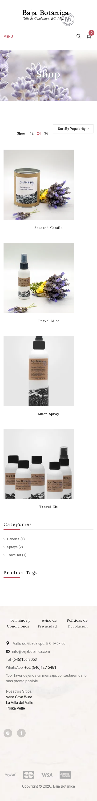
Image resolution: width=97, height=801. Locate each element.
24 (39, 133)
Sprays (12, 547)
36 (46, 133)
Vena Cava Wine (19, 697)
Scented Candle (48, 228)
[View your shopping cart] (89, 37)
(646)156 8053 (24, 659)
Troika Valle (15, 708)
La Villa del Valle (19, 702)
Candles (13, 539)
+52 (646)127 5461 (40, 667)
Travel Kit (14, 555)
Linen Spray (48, 414)
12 (31, 133)
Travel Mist (48, 321)
